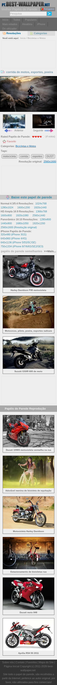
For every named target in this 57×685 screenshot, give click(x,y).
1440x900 (6, 223)
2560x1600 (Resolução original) (19, 227)
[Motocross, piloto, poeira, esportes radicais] (28, 327)
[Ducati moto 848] (28, 609)
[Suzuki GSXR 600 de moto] (28, 368)
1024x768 (41, 203)
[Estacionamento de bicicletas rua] (28, 568)
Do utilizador (9, 28)
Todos (16, 19)
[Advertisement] (28, 64)
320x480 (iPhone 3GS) (13, 234)
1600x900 (6, 215)
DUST (50, 156)
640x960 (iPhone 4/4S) (14, 238)
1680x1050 (22, 223)
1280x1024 (7, 207)
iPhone (41, 24)
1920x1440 (40, 207)
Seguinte (38, 130)
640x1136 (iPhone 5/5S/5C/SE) (18, 242)
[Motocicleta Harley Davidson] (28, 527)
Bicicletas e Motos (37, 38)
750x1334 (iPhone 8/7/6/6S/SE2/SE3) (22, 246)
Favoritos (31, 662)
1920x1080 (22, 215)
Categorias (40, 33)
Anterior (18, 130)
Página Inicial (11, 666)
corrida (24, 156)
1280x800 (45, 219)
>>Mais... (49, 251)
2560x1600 (50, 161)
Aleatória (27, 24)
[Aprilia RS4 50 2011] (28, 649)
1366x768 (41, 211)
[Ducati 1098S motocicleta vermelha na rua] (28, 446)
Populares (31, 19)
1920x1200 (38, 223)
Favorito (11, 141)
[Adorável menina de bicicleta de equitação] (28, 487)
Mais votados (9, 24)
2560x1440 (38, 215)
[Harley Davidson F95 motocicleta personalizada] (28, 286)
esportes (37, 156)
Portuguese (49, 9)
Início (5, 19)
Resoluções (13, 33)
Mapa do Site (46, 662)
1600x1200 (23, 207)
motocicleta (9, 156)
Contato (20, 662)
